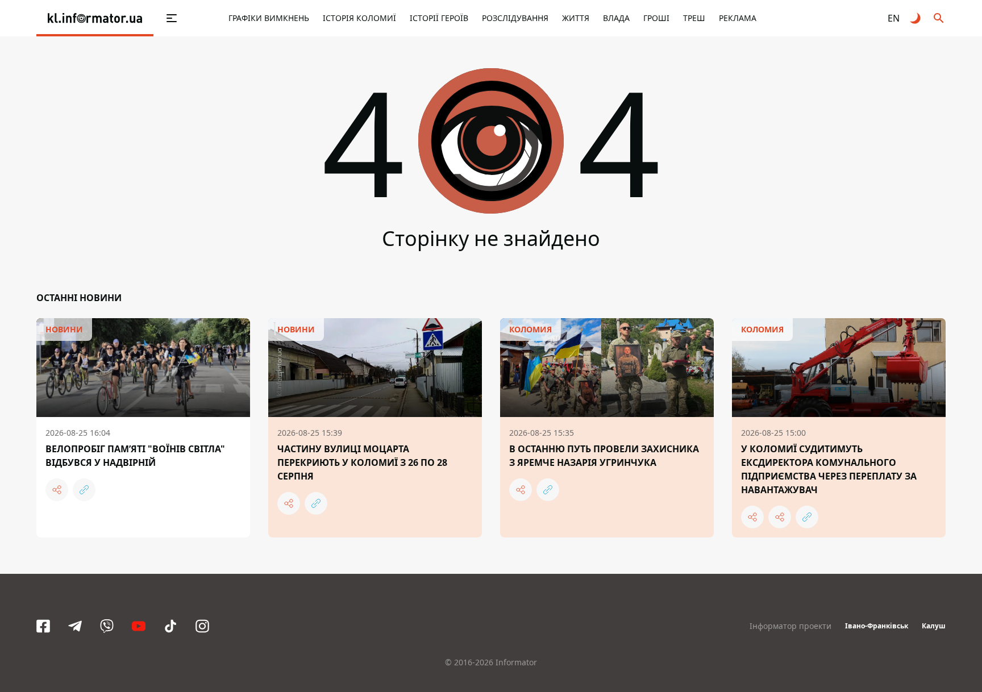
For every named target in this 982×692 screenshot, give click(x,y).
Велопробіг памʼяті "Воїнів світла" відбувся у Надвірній (135, 456)
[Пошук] (939, 18)
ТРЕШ (694, 17)
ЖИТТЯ (575, 17)
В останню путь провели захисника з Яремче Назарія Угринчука (604, 456)
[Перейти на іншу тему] (916, 18)
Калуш (934, 626)
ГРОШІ (656, 17)
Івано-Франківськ (876, 626)
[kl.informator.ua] (94, 18)
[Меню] (171, 18)
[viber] (107, 626)
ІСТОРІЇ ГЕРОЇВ (439, 17)
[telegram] (75, 626)
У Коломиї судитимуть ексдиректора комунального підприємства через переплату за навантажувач (829, 469)
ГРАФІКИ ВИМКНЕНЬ (268, 17)
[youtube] (138, 626)
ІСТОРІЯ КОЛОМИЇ (359, 17)
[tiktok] (170, 626)
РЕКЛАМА (737, 17)
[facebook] (43, 626)
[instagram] (202, 626)
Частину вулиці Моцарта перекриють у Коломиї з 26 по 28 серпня (362, 462)
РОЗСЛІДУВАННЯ (515, 17)
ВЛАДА (616, 17)
